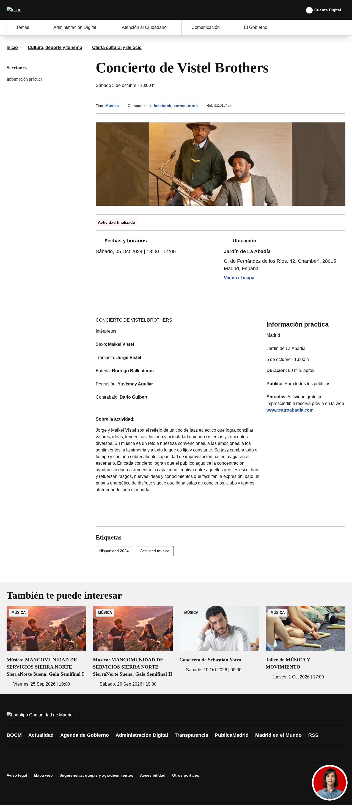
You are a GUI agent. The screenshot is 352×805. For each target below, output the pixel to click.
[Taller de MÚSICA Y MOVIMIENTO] (305, 643)
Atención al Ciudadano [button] (144, 27)
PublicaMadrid (232, 735)
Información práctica (24, 79)
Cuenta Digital (327, 10)
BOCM (14, 735)
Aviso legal (17, 775)
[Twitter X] (47, 755)
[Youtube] (64, 755)
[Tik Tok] (113, 755)
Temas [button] (22, 27)
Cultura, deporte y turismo (55, 47)
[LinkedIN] (80, 755)
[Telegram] (146, 755)
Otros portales (185, 775)
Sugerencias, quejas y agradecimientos (96, 775)
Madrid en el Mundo (278, 735)
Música (112, 105)
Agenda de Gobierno (84, 735)
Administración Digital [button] (74, 27)
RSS (313, 735)
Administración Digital (142, 735)
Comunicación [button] (205, 27)
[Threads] (162, 755)
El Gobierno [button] (255, 27)
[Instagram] (30, 755)
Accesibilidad (153, 775)
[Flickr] (130, 755)
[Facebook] (14, 755)
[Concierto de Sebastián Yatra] (219, 639)
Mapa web (43, 775)
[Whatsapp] (97, 755)
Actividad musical (155, 551)
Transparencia (191, 735)
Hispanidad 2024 (114, 551)
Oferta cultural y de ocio (117, 47)
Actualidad (41, 735)
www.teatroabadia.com (290, 410)
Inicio (12, 47)
